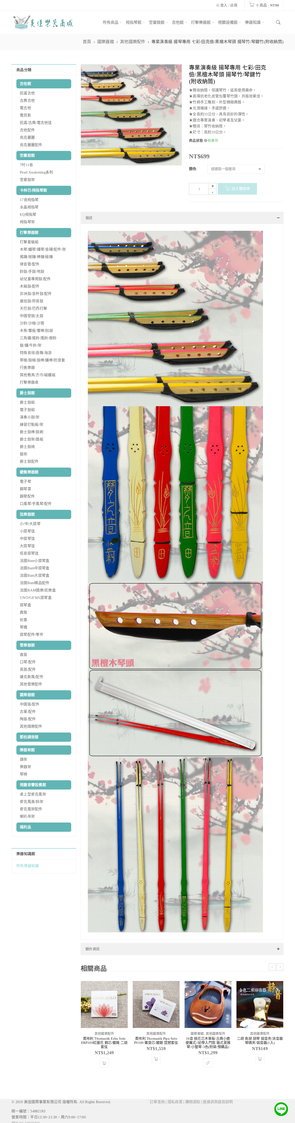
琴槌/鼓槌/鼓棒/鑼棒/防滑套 (42, 360)
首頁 (87, 41)
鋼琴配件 (27, 496)
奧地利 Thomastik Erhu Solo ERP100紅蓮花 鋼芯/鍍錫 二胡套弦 (104, 1038)
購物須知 (192, 1097)
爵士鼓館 (27, 393)
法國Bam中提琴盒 (34, 568)
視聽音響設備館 (33, 785)
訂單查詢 (157, 1097)
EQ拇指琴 (28, 214)
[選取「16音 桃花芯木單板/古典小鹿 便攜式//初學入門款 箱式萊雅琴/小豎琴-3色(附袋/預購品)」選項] (208, 1058)
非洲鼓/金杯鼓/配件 (36, 294)
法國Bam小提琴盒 (34, 561)
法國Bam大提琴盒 (34, 575)
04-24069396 (30, 1118)
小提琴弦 (27, 531)
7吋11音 (26, 165)
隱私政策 (175, 1097)
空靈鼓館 (27, 155)
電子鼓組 (27, 410)
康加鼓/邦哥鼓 (31, 301)
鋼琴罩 (25, 489)
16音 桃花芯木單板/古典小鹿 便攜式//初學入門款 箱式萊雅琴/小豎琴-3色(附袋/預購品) (208, 1038)
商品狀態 (196, 140)
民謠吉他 (27, 93)
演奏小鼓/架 (30, 417)
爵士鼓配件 (29, 461)
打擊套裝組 (29, 242)
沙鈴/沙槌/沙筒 (32, 323)
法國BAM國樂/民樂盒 (38, 590)
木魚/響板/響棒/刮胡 (36, 331)
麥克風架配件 (31, 809)
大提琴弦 (27, 546)
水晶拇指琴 (29, 207)
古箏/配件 (28, 712)
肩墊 (23, 612)
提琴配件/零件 (31, 635)
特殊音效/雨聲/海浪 (36, 353)
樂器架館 (27, 750)
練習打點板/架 (31, 424)
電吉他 (25, 108)
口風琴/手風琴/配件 (36, 504)
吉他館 (25, 84)
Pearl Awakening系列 (36, 172)
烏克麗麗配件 (31, 145)
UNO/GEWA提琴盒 (36, 598)
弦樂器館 (27, 514)
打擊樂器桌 (29, 382)
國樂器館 (105, 41)
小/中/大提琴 (30, 524)
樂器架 (25, 767)
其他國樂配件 (132, 41)
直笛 (23, 655)
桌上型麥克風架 (33, 794)
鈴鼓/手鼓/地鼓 (32, 271)
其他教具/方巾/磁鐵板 (38, 375)
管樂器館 (27, 645)
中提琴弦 (27, 538)
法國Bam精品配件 (34, 583)
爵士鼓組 (27, 402)
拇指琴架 (27, 222)
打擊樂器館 (29, 232)
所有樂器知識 (27, 866)
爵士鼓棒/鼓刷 (31, 432)
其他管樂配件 (31, 684)
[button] (104, 1058)
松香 (23, 620)
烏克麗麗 (27, 137)
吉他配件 (27, 130)
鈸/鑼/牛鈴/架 (30, 345)
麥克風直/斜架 (31, 802)
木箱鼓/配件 (30, 286)
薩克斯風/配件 (31, 677)
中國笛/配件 (30, 704)
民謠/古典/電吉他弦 (36, 123)
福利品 (25, 827)
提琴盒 (25, 605)
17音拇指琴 (29, 200)
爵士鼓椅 (27, 447)
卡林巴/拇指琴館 (33, 190)
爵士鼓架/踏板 (31, 439)
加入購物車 (241, 189)
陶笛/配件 (28, 719)
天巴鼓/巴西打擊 (33, 308)
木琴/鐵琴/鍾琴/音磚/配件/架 (43, 249)
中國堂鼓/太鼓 (31, 316)
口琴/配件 (28, 662)
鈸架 (23, 454)
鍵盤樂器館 (29, 472)
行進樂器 (27, 367)
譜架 (23, 759)
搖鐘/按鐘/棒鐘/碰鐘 (36, 257)
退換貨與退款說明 (218, 1097)
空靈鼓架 (27, 180)
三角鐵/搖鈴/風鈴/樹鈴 (38, 338)
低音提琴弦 (29, 553)
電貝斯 (25, 115)
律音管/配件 (30, 264)
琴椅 (23, 774)
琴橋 (23, 627)
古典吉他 (27, 100)
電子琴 (25, 481)
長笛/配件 (28, 669)
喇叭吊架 (27, 816)
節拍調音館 (29, 737)
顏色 (193, 169)
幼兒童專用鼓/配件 (35, 279)
